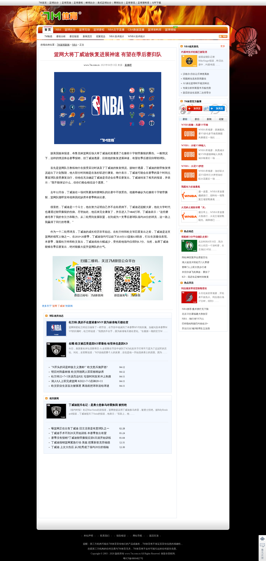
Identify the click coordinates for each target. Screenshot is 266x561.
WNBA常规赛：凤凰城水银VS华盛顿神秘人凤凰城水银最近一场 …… (211, 154)
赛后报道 (74, 36)
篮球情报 (170, 29)
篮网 (54, 306)
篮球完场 (84, 29)
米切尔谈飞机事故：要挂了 (196, 272)
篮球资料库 (154, 29)
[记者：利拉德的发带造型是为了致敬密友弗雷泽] (189, 297)
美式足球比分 (104, 2)
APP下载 (156, 2)
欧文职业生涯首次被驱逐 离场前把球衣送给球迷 (80, 385)
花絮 (221, 119)
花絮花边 (100, 36)
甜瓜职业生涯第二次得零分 (197, 92)
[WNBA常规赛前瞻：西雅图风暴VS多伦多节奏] (189, 134)
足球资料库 (143, 2)
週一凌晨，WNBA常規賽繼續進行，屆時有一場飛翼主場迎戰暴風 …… (211, 195)
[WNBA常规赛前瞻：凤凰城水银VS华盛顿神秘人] (189, 154)
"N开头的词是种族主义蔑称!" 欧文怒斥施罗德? (79, 367)
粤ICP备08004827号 (133, 558)
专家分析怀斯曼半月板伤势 (197, 88)
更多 (222, 46)
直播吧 (128, 65)
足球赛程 (78, 2)
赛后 (197, 119)
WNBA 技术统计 (136, 36)
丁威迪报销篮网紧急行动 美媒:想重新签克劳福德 (80, 442)
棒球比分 (90, 2)
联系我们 (104, 535)
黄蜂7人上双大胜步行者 (194, 267)
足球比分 (54, 2)
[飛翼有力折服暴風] (189, 196)
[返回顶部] (262, 538)
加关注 (197, 108)
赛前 (185, 119)
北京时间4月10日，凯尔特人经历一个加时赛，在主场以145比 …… (211, 245)
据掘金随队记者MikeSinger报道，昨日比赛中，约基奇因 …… (210, 60)
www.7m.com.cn (92, 65)
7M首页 (43, 2)
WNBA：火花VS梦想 (192, 166)
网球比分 (118, 2)
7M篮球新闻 (63, 44)
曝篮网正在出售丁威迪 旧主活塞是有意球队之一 (80, 428)
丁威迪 (61, 306)
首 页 (48, 29)
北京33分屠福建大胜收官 (195, 314)
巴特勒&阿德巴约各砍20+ (195, 323)
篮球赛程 (98, 29)
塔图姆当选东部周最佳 (194, 78)
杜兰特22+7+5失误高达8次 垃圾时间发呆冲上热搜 (81, 376)
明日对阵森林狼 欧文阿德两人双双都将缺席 (77, 371)
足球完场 (66, 2)
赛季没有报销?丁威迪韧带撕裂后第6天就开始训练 (81, 437)
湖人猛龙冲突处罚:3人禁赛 (195, 262)
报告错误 (121, 535)
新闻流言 (87, 36)
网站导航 (137, 535)
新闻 (209, 119)
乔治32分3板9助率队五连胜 (196, 328)
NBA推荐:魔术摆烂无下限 (195, 309)
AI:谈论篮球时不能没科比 (196, 83)
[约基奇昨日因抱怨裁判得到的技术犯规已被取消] (189, 61)
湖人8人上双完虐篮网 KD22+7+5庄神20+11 (77, 381)
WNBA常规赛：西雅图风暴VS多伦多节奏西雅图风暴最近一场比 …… (211, 133)
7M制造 (48, 36)
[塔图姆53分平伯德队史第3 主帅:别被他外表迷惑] (189, 246)
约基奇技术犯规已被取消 (194, 52)
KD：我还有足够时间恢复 (195, 277)
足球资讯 (130, 2)
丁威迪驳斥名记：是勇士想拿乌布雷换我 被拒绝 (98, 404)
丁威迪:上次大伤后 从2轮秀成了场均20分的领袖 (80, 447)
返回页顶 (154, 535)
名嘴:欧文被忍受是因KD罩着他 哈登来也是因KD (98, 343)
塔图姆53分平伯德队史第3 (194, 236)
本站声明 (88, 535)
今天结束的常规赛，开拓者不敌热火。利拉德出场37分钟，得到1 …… (211, 297)
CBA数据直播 (136, 29)
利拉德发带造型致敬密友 (194, 288)
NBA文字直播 (116, 29)
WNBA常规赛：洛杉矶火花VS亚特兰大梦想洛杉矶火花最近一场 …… (211, 175)
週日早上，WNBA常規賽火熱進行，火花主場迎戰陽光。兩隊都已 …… (211, 216)
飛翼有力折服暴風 (190, 186)
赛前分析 (61, 36)
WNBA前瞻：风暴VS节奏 (194, 124)
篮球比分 (70, 29)
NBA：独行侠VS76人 (193, 318)
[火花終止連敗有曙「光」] (189, 216)
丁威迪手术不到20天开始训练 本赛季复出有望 (79, 433)
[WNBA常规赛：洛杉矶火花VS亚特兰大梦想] (189, 175)
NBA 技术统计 (116, 36)
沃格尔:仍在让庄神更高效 (196, 74)
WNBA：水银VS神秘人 (193, 145)
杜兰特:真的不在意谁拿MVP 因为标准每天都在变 (98, 322)
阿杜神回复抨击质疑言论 (195, 257)
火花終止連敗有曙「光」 (194, 207)
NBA (58, 29)
